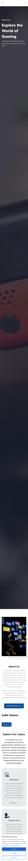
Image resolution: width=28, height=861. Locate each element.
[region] (14, 847)
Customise (14, 853)
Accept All (14, 849)
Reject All (14, 857)
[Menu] (25, 3)
